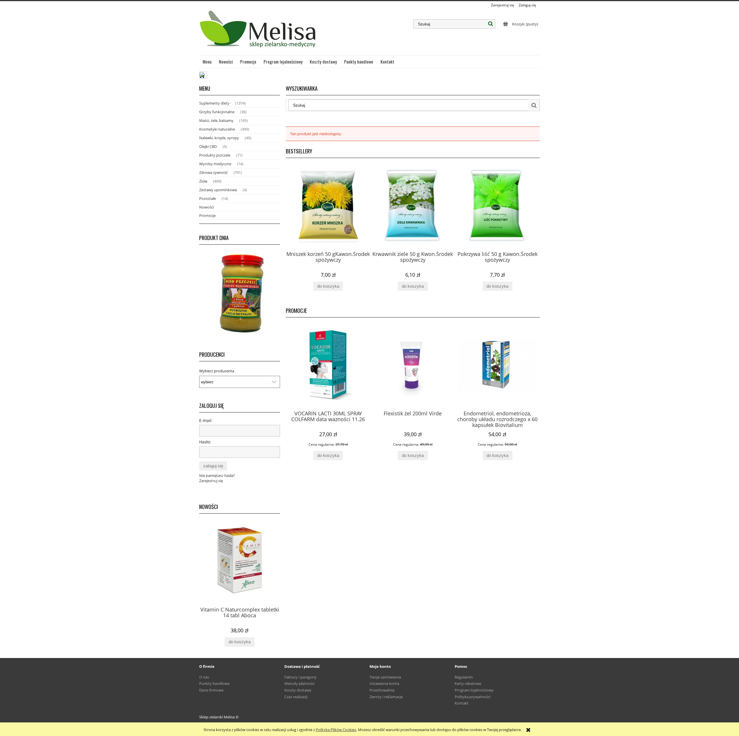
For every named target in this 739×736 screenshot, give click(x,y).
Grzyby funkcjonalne (216, 111)
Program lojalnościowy (474, 690)
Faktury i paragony (300, 677)
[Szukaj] (490, 24)
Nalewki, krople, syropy (219, 137)
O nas (204, 677)
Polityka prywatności (472, 696)
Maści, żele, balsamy (216, 120)
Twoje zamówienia (385, 677)
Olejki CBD (208, 146)
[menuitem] (207, 61)
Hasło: (205, 442)
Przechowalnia (382, 690)
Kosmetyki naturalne (217, 129)
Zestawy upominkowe (218, 189)
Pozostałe (207, 198)
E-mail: (205, 420)
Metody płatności (299, 683)
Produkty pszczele (214, 155)
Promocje (207, 215)
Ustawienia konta (384, 683)
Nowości (206, 207)
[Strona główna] (258, 31)
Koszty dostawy (297, 690)
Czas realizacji (295, 696)
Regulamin (464, 677)
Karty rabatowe (468, 683)
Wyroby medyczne (215, 163)
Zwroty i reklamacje (386, 696)
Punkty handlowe (214, 683)
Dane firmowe (211, 690)
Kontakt (462, 703)
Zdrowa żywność (213, 172)
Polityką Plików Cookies (336, 729)
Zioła (203, 181)
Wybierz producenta (216, 371)
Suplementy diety (214, 103)
